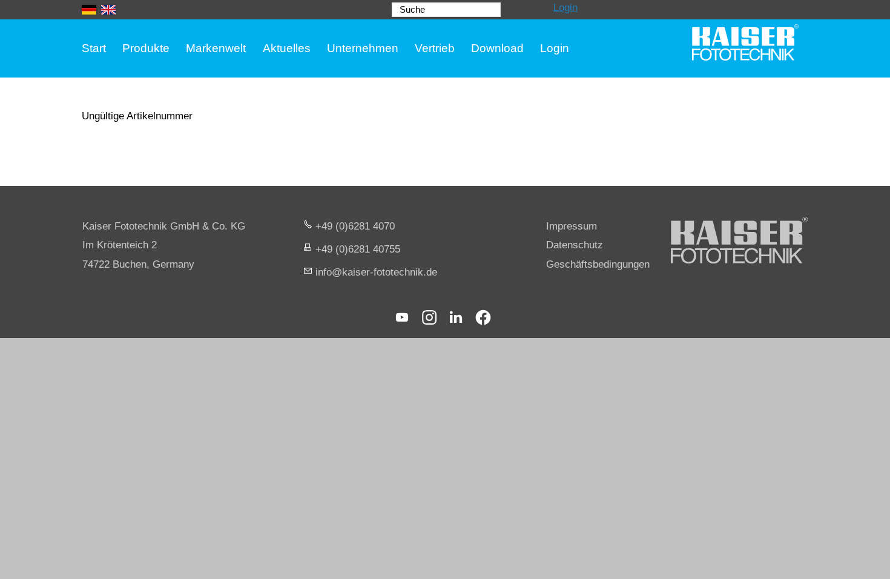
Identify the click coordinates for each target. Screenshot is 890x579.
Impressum (571, 226)
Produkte (146, 48)
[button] (402, 317)
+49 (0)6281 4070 (355, 226)
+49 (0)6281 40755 (357, 249)
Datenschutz (574, 245)
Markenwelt (216, 48)
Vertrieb (435, 48)
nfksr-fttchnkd (375, 272)
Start (94, 48)
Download (497, 48)
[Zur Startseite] (745, 42)
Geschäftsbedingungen (598, 264)
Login (565, 7)
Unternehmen (362, 48)
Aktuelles (287, 48)
